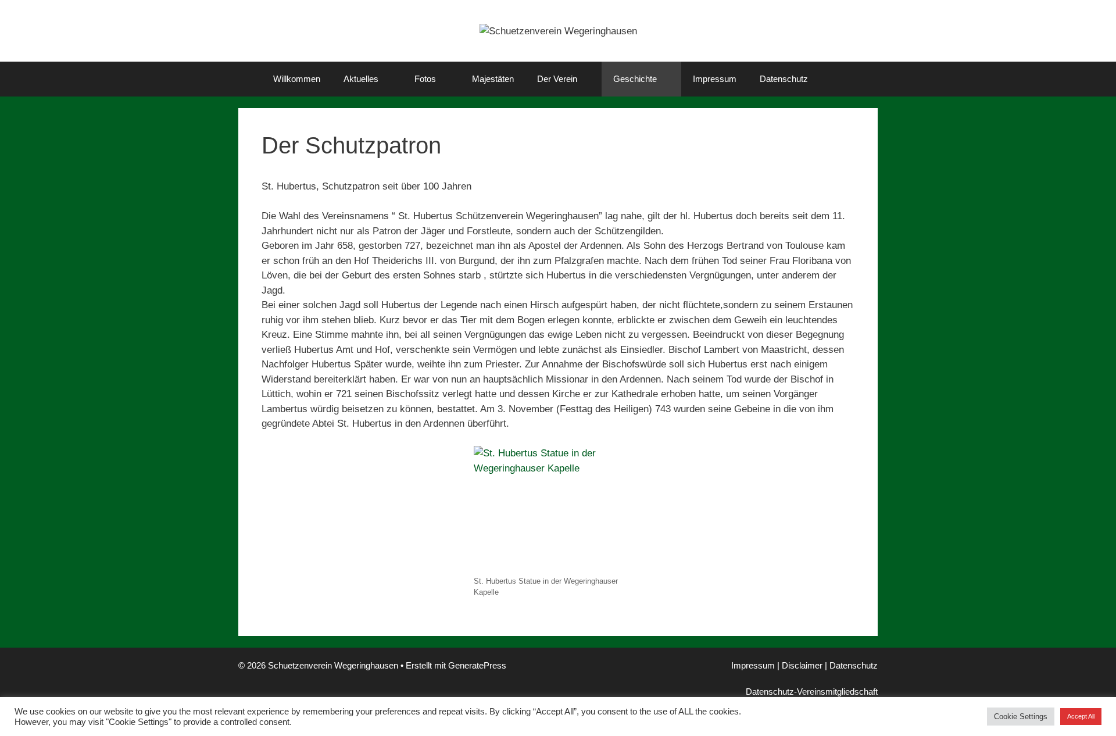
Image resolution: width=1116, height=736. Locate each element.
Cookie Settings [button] (1020, 716)
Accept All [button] (1080, 716)
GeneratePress (477, 665)
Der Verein (557, 79)
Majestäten (493, 79)
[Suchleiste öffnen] (837, 79)
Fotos (425, 79)
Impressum (714, 79)
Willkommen (296, 79)
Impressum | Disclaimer (776, 665)
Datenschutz (784, 79)
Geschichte (635, 79)
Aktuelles (361, 79)
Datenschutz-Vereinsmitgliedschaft (812, 691)
